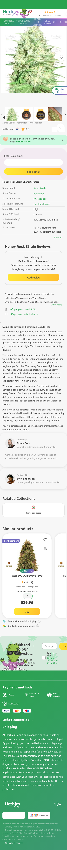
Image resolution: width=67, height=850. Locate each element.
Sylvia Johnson (26, 478)
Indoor (46, 203)
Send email (33, 171)
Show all (58, 237)
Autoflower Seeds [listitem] (23, 22)
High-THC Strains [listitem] (37, 22)
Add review (33, 277)
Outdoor (38, 203)
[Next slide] (65, 114)
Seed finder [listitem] (48, 22)
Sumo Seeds (40, 188)
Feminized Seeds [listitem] (8, 22)
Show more (56, 304)
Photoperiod (40, 198)
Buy (27, 611)
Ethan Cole (23, 443)
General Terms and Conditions (52, 660)
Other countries (16, 720)
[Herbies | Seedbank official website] (18, 13)
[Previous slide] (2, 114)
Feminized (39, 193)
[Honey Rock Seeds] (33, 61)
